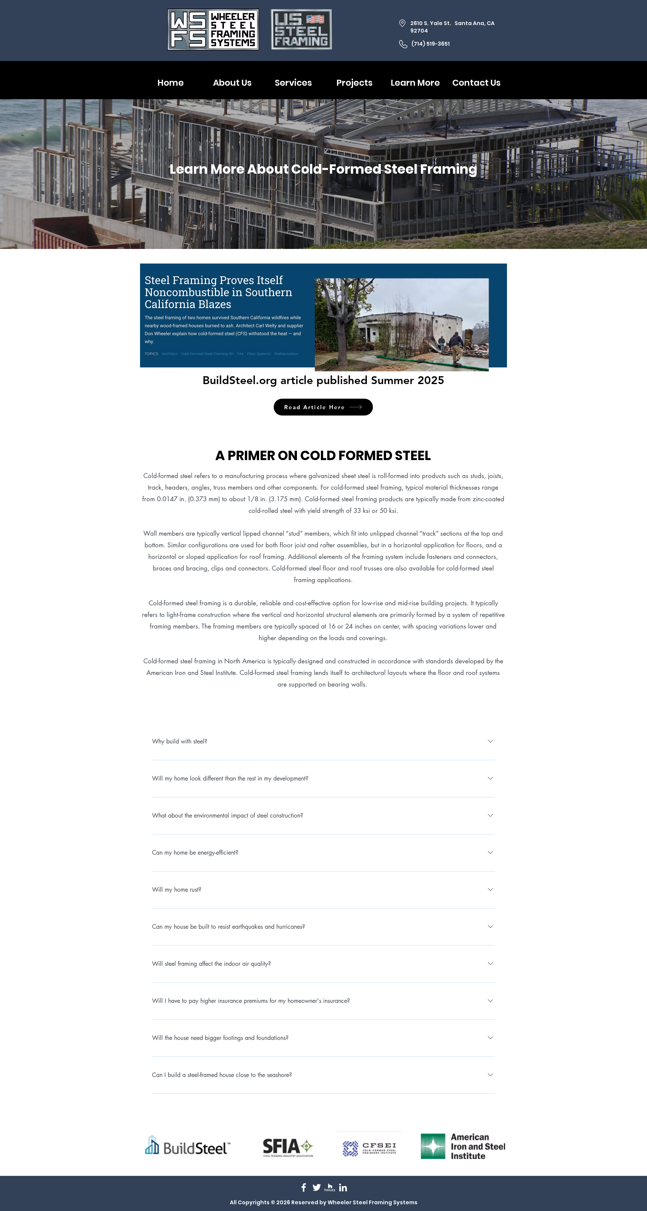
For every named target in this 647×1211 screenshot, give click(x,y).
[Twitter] (316, 1187)
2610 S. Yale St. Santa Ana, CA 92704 (452, 26)
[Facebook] (303, 1187)
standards (439, 661)
